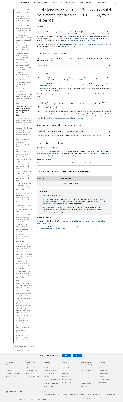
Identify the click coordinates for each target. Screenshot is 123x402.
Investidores (102, 376)
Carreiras (101, 364)
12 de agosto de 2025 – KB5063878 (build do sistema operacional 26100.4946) (23, 218)
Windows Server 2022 (22, 350)
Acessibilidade (102, 382)
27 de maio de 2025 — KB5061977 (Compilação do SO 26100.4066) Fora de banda (24, 255)
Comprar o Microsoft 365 (85, 2)
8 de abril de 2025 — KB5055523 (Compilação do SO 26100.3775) (24, 285)
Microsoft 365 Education (49, 373)
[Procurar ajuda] (110, 2)
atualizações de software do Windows (83, 40)
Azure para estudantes (49, 386)
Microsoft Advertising (66, 379)
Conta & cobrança (65, 2)
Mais (73, 2)
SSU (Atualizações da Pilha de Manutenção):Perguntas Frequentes (66, 156)
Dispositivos (54, 2)
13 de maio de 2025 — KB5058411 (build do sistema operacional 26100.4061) (23, 265)
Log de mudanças (44, 65)
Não (77, 355)
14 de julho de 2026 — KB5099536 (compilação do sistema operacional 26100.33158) (24, 29)
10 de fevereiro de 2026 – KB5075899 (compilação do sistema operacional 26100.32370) (23, 86)
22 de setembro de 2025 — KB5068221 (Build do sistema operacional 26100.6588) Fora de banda (24, 197)
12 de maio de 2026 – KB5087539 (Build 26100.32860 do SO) (23, 47)
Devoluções (28, 373)
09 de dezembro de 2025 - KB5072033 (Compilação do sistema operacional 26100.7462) (24, 131)
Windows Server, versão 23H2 (24, 346)
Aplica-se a (41, 26)
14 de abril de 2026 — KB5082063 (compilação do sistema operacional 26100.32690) (24, 66)
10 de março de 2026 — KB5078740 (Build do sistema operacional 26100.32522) (23, 76)
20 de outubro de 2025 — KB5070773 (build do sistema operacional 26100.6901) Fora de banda (23, 175)
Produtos (45, 2)
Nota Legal (82, 394)
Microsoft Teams (65, 385)
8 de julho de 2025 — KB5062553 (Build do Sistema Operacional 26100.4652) (23, 237)
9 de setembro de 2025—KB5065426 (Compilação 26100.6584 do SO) (24, 208)
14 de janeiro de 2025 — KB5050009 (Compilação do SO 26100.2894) (24, 310)
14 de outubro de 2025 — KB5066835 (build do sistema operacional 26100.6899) (23, 186)
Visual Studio (84, 386)
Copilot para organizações (12, 364)
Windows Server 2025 (22, 10)
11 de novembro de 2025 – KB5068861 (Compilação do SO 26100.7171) (22, 153)
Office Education (47, 376)
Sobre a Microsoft (103, 367)
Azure (63, 370)
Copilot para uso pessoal (11, 367)
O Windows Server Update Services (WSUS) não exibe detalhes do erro (61, 131)
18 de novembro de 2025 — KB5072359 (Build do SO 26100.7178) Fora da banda (22, 142)
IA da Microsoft (65, 364)
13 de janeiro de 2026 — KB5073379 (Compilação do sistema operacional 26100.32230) (24, 121)
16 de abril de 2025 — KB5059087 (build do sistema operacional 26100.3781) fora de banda (23, 275)
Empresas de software (86, 383)
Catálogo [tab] (63, 171)
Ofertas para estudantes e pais (51, 383)
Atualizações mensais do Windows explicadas (63, 38)
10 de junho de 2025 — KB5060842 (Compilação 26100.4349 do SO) (24, 246)
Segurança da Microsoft (67, 367)
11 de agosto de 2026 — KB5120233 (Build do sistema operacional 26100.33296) (24, 19)
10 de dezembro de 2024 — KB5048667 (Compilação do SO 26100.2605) (24, 319)
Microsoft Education (48, 364)
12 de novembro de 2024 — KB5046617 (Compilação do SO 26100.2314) (22, 329)
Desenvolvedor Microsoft (86, 364)
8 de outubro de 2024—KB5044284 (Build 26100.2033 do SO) (23, 337)
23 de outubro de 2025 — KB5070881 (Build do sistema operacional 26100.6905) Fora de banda (23, 164)
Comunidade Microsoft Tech (87, 375)
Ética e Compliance (74, 394)
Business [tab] (55, 171)
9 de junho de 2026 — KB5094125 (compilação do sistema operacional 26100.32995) (24, 39)
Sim (66, 355)
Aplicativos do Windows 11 (12, 376)
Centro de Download (30, 367)
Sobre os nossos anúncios (99, 394)
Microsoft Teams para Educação (51, 370)
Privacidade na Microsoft (104, 373)
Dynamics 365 (65, 373)
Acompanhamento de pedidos (32, 376)
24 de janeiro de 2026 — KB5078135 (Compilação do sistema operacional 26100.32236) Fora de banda (24, 98)
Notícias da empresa (104, 370)
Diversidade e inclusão (104, 379)
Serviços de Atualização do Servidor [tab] (80, 171)
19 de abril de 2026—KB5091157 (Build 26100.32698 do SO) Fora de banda (23, 56)
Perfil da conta (29, 364)
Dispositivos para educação (50, 367)
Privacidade (64, 394)
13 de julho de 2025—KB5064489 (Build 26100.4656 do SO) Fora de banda (24, 228)
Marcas (89, 394)
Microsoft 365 (31, 2)
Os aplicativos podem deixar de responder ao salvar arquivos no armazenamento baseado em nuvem (70, 135)
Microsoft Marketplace (86, 377)
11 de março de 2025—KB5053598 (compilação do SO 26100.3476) (24, 293)
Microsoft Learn (84, 367)
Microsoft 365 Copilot (66, 382)
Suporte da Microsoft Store (31, 370)
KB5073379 (81, 80)
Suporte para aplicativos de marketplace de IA (87, 371)
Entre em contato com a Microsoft (52, 394)
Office (39, 2)
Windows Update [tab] (44, 171)
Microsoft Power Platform (86, 380)
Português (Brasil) (12, 391)
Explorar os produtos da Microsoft (13, 373)
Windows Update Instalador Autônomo (60, 207)
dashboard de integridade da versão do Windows (94, 44)
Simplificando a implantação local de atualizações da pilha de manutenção (60, 118)
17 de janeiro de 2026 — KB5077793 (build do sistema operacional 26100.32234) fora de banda (24, 110)
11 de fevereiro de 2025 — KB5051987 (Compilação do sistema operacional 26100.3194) (24, 302)
